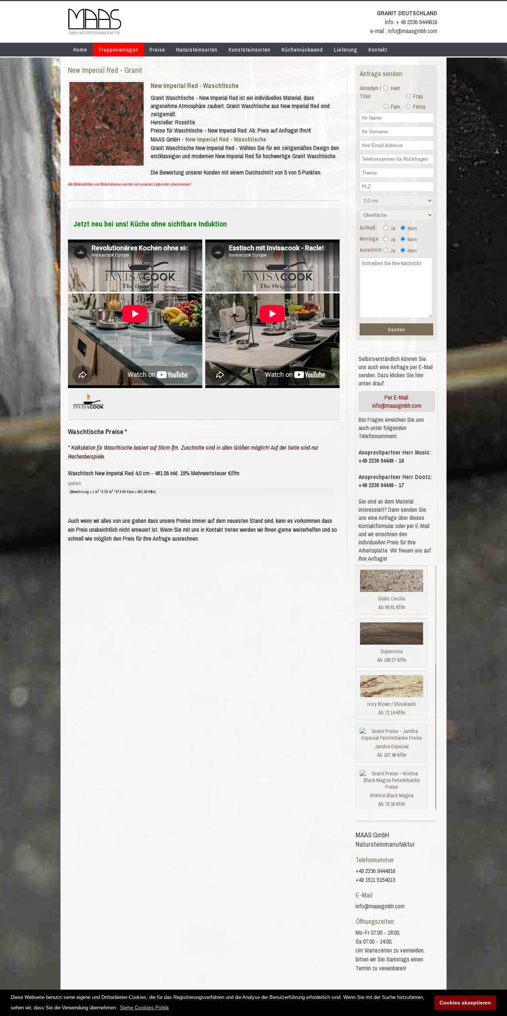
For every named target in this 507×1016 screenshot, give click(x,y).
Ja (392, 228)
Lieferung (345, 49)
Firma (418, 106)
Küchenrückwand (302, 49)
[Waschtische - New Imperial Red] (106, 163)
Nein (411, 228)
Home (80, 49)
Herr (394, 88)
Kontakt (378, 49)
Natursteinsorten (196, 49)
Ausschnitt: (371, 250)
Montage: (369, 238)
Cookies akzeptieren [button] (465, 1003)
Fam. (395, 106)
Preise (157, 49)
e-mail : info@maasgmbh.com (403, 31)
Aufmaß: (368, 227)
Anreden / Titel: (370, 92)
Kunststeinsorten (250, 49)
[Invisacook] (88, 412)
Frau (417, 96)
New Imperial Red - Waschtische (195, 85)
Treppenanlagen (118, 49)
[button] (144, 1007)
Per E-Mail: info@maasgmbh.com (396, 401)
